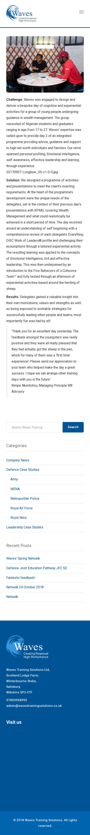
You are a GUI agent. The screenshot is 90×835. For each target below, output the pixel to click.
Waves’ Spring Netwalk (23, 558)
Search (73, 427)
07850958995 (16, 700)
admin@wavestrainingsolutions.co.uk (34, 706)
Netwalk (12, 597)
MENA (15, 489)
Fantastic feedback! (20, 578)
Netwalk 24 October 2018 (25, 587)
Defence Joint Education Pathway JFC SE (36, 568)
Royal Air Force (21, 508)
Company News (17, 460)
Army (14, 479)
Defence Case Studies (22, 470)
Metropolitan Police (24, 499)
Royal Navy (18, 518)
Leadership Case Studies (24, 527)
